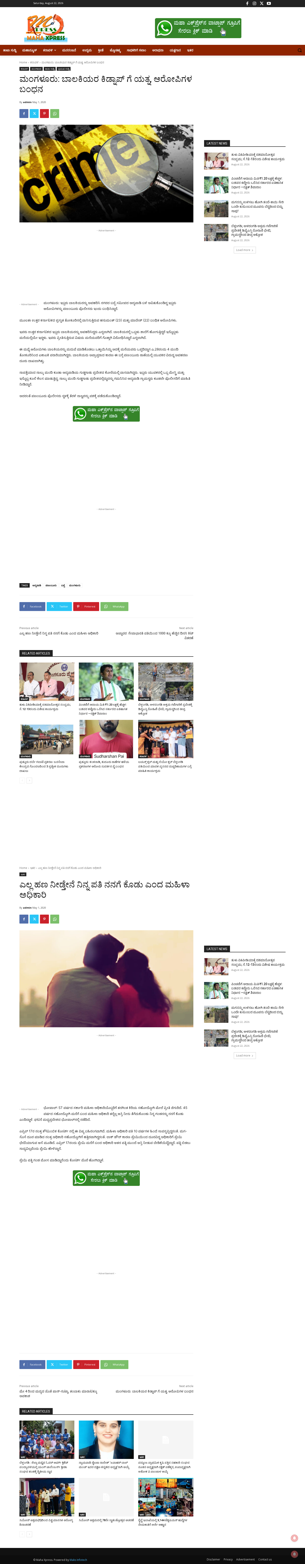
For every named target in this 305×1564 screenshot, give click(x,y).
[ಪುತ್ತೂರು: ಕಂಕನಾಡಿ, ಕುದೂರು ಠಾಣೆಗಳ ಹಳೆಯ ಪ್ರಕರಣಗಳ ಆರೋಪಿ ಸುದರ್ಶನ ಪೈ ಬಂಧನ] (106, 739)
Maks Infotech (78, 1560)
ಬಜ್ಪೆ (63, 585)
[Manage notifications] (294, 1554)
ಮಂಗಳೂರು (36, 68)
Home (23, 62)
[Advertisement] (106, 264)
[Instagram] (254, 4)
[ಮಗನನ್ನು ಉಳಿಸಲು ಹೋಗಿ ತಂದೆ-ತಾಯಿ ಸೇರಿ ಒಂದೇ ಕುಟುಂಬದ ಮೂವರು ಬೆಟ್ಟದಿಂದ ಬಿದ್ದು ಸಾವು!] (216, 208)
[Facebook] (247, 4)
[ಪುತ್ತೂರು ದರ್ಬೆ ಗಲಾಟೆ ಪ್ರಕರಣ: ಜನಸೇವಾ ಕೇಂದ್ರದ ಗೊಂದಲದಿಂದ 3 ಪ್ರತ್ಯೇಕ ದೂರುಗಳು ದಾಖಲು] (46, 739)
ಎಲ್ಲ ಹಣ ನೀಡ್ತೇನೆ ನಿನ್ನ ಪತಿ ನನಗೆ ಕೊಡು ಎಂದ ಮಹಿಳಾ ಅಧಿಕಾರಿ (58, 633)
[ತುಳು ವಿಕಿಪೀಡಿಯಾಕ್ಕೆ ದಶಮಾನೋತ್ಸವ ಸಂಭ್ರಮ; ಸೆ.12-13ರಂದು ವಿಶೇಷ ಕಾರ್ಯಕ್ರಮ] (46, 682)
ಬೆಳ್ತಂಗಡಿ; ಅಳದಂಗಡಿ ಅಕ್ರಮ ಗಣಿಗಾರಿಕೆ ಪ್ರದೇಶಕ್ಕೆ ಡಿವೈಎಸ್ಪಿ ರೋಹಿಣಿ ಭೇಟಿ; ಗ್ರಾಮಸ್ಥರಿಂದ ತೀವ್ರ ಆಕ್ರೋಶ (165, 709)
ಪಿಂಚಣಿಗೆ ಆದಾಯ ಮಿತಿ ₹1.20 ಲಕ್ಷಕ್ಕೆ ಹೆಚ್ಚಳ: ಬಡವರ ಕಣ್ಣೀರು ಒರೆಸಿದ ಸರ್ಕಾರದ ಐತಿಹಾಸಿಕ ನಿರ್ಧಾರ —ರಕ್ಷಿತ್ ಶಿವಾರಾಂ (103, 709)
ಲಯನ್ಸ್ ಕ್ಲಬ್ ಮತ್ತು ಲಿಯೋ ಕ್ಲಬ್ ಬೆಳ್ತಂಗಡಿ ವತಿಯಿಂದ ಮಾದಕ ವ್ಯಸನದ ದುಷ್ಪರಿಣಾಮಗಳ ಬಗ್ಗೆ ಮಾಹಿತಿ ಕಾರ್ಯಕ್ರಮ (164, 766)
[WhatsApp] (54, 113)
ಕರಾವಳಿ (34, 62)
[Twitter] (262, 4)
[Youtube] (269, 4)
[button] (299, 50)
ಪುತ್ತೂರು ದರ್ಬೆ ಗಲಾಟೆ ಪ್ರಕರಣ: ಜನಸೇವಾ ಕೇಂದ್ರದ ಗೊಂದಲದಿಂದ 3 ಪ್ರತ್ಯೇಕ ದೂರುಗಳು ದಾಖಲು (43, 766)
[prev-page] (22, 780)
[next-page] (29, 780)
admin (27, 102)
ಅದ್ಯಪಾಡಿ (36, 585)
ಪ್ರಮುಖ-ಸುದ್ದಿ (63, 68)
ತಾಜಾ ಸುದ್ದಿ (49, 68)
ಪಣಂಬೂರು (51, 585)
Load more (243, 250)
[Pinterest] (44, 113)
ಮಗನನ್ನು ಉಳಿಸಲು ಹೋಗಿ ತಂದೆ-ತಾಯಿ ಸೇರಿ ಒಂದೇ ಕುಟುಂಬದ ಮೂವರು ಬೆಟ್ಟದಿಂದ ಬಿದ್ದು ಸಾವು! (257, 206)
